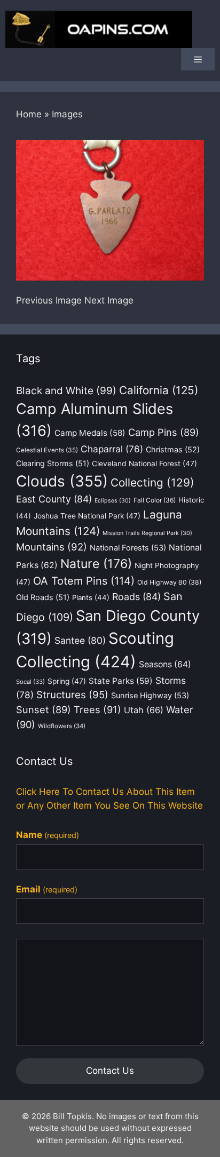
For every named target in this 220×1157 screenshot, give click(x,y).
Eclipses (113, 500)
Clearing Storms (52, 463)
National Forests (128, 548)
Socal (30, 681)
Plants (90, 597)
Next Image (108, 300)
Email (46, 889)
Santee (80, 640)
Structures (72, 695)
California (158, 390)
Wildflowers (61, 726)
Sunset (43, 709)
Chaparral (112, 448)
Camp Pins (163, 432)
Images (67, 114)
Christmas (173, 449)
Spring (67, 681)
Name (47, 834)
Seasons (165, 664)
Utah (143, 710)
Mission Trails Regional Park (147, 533)
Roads (136, 596)
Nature (96, 563)
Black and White (66, 391)
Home (29, 114)
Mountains (51, 547)
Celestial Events (47, 450)
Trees (97, 709)
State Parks (121, 681)
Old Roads (42, 597)
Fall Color (154, 500)
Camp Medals (89, 433)
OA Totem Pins (84, 580)
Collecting (152, 482)
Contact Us (110, 1070)
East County (54, 499)
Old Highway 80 (169, 582)
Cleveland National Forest (144, 463)
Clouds (62, 481)
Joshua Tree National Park (87, 516)
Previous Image (49, 300)
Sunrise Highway (150, 695)
